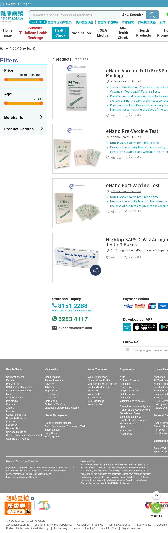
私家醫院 (128, 22)
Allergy (10, 407)
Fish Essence (127, 394)
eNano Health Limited (126, 81)
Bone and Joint (128, 423)
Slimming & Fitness (130, 416)
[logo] (12, 23)
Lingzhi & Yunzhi (129, 390)
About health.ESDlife (17, 524)
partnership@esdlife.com (24, 476)
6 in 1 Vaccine (52, 397)
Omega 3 (125, 397)
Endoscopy (12, 411)
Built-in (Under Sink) (99, 387)
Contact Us (83, 524)
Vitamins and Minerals (132, 401)
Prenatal (11, 404)
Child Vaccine (52, 376)
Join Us (99, 524)
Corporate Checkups (17, 438)
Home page (7, 33)
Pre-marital (12, 401)
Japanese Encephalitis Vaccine (62, 407)
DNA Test (11, 421)
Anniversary (60, 528)
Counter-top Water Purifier (102, 383)
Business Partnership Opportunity (53, 524)
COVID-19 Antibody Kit (18, 390)
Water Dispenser (97, 376)
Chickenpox (51, 401)
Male (9, 394)
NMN (123, 376)
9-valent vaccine (54, 380)
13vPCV (49, 387)
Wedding (44, 528)
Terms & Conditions (119, 524)
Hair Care (125, 430)
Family (76, 528)
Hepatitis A (51, 390)
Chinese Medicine (16, 431)
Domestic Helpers (16, 418)
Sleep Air (159, 397)
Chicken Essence (129, 380)
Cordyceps (126, 387)
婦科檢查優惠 (147, 22)
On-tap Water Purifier (99, 380)
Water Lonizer (95, 404)
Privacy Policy (143, 524)
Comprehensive (15, 376)
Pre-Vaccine (12, 383)
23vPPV (49, 383)
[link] (77, 88)
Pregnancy (126, 433)
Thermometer (52, 429)
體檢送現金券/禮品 (60, 22)
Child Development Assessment (24, 435)
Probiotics (125, 383)
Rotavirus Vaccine (55, 404)
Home (4, 48)
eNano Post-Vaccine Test (133, 185)
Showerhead (95, 397)
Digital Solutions (131, 528)
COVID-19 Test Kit (24, 48)
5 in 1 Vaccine (52, 394)
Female (10, 380)
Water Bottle (94, 394)
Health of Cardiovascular (134, 420)
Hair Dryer (159, 429)
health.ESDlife (109, 528)
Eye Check (12, 424)
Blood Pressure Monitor (58, 422)
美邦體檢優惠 (84, 22)
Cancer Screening (16, 414)
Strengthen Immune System (135, 406)
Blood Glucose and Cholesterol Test (65, 426)
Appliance (159, 376)
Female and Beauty (131, 413)
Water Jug (93, 390)
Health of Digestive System (135, 409)
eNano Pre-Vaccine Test (132, 131)
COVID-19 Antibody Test (19, 387)
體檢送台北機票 (108, 22)
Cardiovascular (14, 397)
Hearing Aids (52, 436)
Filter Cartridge (96, 401)
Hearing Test (13, 428)
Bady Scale (51, 433)
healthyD (90, 528)
